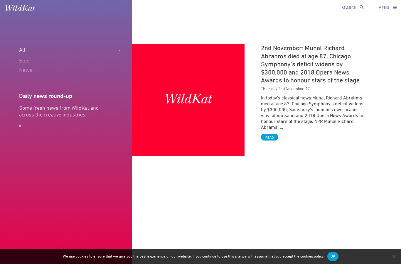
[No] (394, 256)
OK (333, 256)
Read (269, 137)
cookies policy (312, 256)
